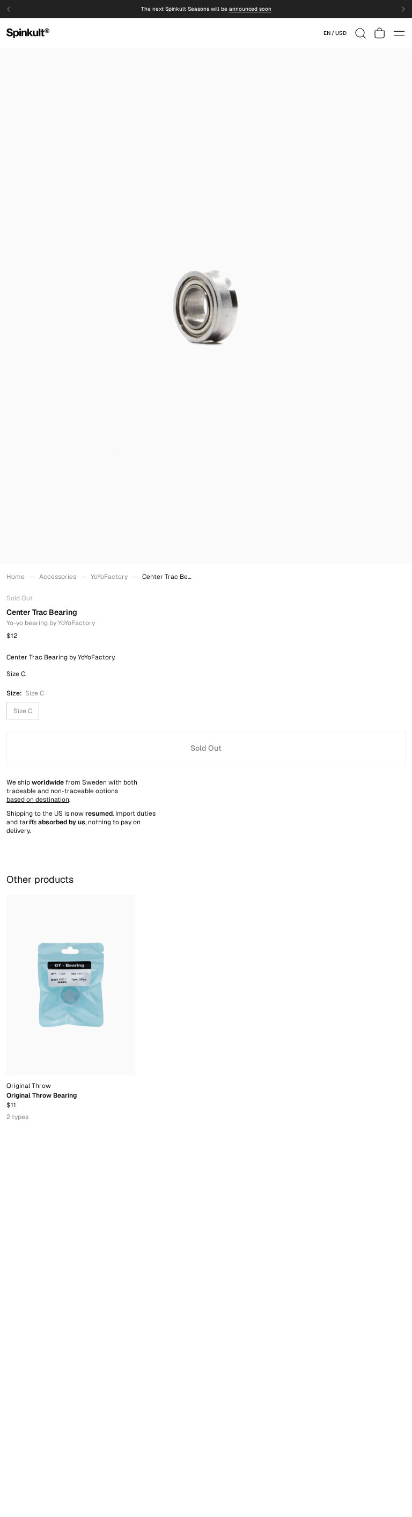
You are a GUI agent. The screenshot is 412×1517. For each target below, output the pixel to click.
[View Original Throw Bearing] (70, 985)
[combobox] (335, 33)
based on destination (37, 799)
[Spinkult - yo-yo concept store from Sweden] (27, 33)
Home (15, 576)
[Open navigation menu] (399, 33)
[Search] (360, 33)
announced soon (250, 9)
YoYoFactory (109, 576)
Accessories (57, 576)
